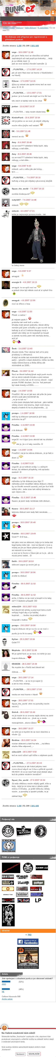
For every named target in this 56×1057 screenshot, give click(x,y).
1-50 (19, 46)
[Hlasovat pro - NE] (10, 989)
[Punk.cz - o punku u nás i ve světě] (20, 8)
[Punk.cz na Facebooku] (27, 944)
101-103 (35, 46)
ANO (4, 984)
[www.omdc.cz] (28, 968)
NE (3, 992)
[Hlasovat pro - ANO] (10, 982)
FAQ (30, 935)
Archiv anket (7, 999)
